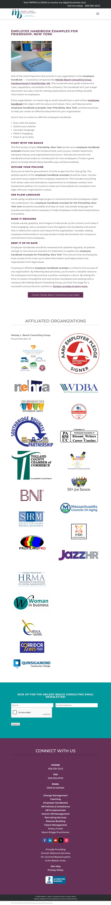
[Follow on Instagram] (66, 840)
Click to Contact (55, 787)
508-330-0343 (92, 5)
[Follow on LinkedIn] (50, 840)
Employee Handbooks (55, 802)
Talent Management (55, 825)
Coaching (55, 799)
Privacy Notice (71, 896)
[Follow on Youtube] (55, 840)
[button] (98, 15)
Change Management (55, 795)
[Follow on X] (61, 840)
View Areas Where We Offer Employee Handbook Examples (32, 903)
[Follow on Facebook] (45, 840)
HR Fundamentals (55, 810)
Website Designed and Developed (46, 899)
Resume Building (55, 821)
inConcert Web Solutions (68, 899)
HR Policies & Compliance (55, 806)
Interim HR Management (56, 814)
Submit (15, 724)
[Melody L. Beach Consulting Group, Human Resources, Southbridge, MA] (55, 880)
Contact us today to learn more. (70, 286)
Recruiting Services (55, 817)
